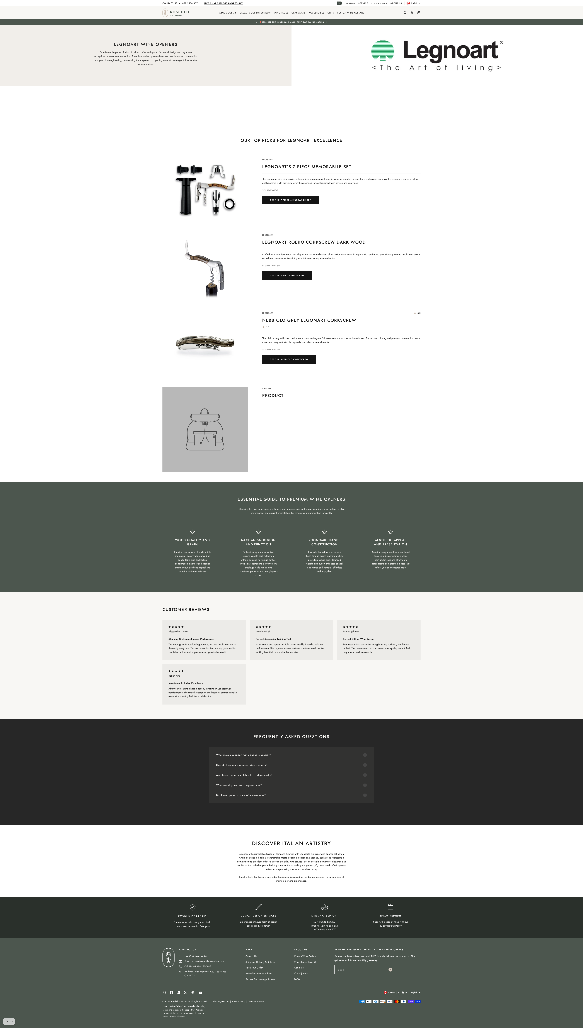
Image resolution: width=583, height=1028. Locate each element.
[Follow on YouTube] (200, 993)
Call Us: (197, 966)
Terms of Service (256, 1001)
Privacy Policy (238, 1001)
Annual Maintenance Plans (258, 973)
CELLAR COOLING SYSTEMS (255, 12)
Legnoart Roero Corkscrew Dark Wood (314, 242)
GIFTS (330, 12)
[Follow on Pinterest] (193, 993)
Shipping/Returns (221, 1001)
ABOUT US (396, 3)
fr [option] (339, 3)
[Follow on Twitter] (185, 992)
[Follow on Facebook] (171, 993)
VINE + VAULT (379, 3)
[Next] (326, 22)
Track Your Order (254, 967)
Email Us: (204, 961)
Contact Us (251, 956)
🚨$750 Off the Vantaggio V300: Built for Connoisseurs (291, 22)
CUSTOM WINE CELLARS (350, 12)
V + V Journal (301, 973)
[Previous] (256, 22)
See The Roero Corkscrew (287, 275)
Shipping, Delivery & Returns (260, 962)
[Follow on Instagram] (164, 992)
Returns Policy (394, 925)
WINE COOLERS (228, 12)
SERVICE (363, 3)
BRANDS (350, 3)
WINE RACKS (281, 12)
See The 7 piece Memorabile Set (290, 200)
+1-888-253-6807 (189, 3)
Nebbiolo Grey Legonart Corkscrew (309, 320)
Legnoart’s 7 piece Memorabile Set (306, 167)
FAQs (297, 979)
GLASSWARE (298, 12)
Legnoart (267, 159)
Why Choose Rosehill (305, 962)
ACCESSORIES (316, 12)
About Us (298, 967)
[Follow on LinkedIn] (178, 993)
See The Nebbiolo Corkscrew (289, 359)
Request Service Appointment (260, 979)
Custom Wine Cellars (305, 956)
